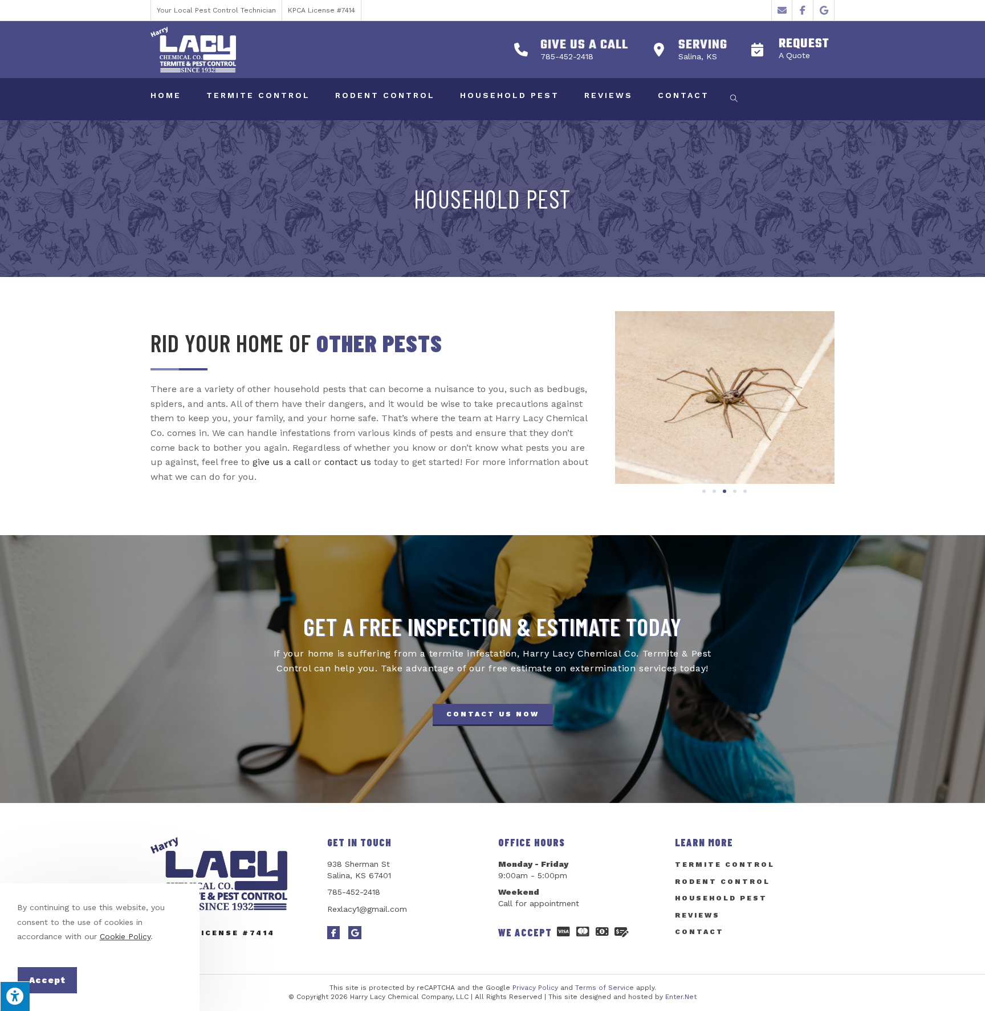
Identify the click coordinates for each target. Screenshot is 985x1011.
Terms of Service (604, 988)
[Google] (824, 10)
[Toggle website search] (734, 99)
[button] (787, 49)
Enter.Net (681, 997)
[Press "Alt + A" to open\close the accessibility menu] (15, 996)
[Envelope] (782, 10)
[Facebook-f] (802, 10)
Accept (47, 980)
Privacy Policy (535, 988)
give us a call (281, 461)
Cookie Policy (125, 936)
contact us (347, 461)
